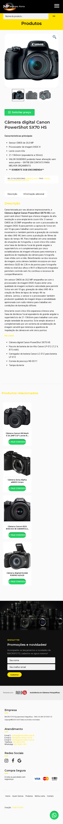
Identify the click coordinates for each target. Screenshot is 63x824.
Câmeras (29, 178)
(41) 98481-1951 (20, 744)
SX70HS (26, 180)
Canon (36, 178)
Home (7, 796)
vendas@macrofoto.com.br (23, 740)
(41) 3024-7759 (19, 742)
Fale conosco (18, 442)
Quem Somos (17, 796)
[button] (54, 815)
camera (47, 178)
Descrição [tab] (12, 194)
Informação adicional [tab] (33, 194)
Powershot (18, 180)
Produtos (29, 796)
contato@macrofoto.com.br (23, 735)
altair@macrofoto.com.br (22, 738)
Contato (50, 796)
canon (10, 180)
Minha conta (40, 796)
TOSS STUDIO (17, 807)
